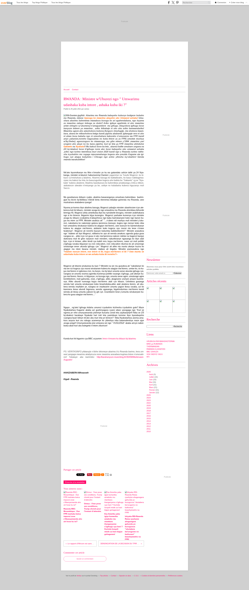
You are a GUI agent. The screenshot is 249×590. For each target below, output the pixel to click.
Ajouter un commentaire (85, 559)
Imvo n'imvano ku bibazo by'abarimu (119, 338)
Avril (151, 385)
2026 (149, 372)
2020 (149, 405)
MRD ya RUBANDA (154, 344)
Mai (150, 382)
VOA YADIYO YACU (155, 354)
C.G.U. (136, 576)
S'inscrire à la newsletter (75, 482)
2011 (149, 429)
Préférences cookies (175, 576)
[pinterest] (177, 2)
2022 (149, 403)
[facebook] (168, 2)
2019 (149, 408)
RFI (148, 357)
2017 (149, 413)
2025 (149, 395)
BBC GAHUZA (152, 352)
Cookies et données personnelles (153, 576)
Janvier (152, 392)
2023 (149, 400)
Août (151, 374)
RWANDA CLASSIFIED (156, 349)
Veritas (79, 576)
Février (152, 390)
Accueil (66, 89)
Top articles (104, 576)
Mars (151, 387)
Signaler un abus (125, 576)
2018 (149, 411)
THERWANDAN (153, 346)
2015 (149, 418)
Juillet (151, 377)
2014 (149, 421)
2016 (149, 416)
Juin (151, 379)
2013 (149, 424)
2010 (149, 431)
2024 (149, 398)
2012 (149, 426)
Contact (75, 89)
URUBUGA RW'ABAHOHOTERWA (161, 341)
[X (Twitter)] (173, 2)
